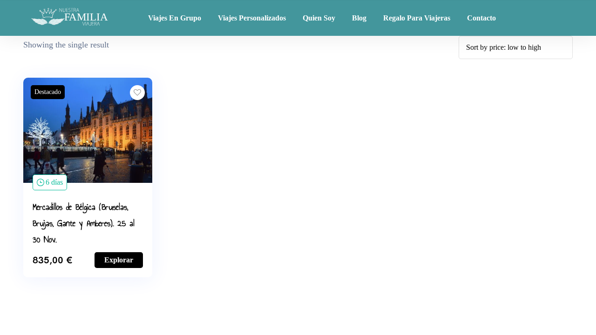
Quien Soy (319, 18)
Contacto (481, 18)
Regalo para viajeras (416, 18)
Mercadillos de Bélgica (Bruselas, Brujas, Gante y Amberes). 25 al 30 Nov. (84, 223)
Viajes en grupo (174, 18)
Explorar (118, 260)
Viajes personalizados (252, 18)
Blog (359, 18)
